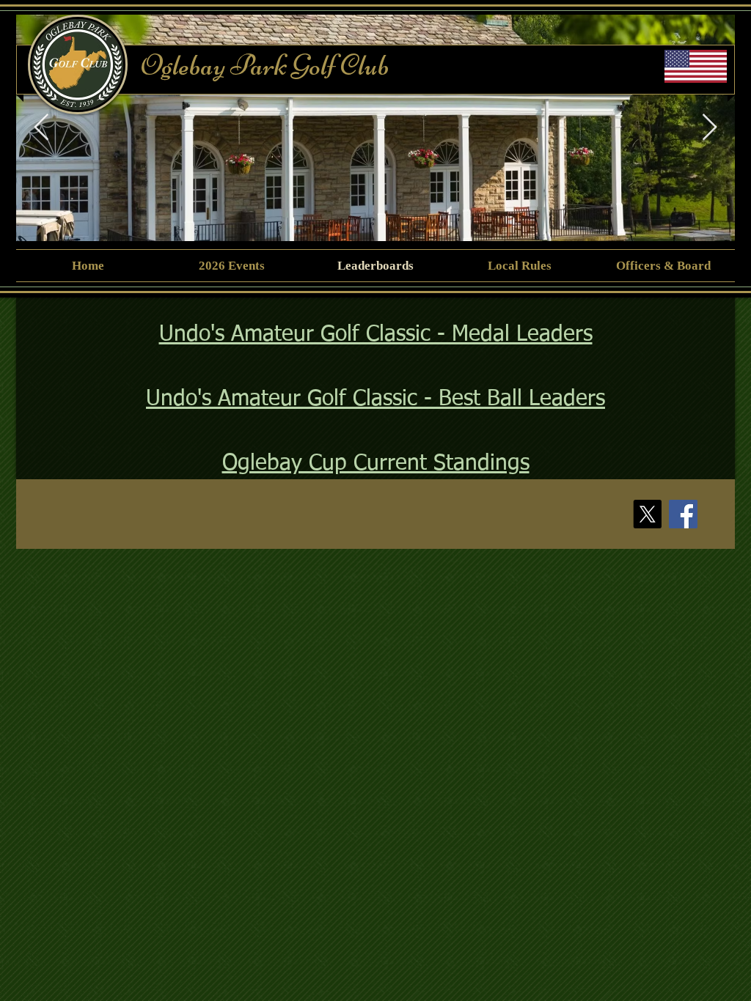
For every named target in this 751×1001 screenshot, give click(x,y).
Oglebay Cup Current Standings (376, 464)
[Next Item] (709, 128)
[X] (647, 514)
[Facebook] (683, 514)
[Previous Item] (41, 128)
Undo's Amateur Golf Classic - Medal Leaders (376, 335)
